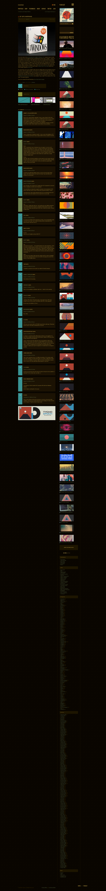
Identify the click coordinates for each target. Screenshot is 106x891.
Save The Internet (63, 591)
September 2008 (63, 845)
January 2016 (62, 754)
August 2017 (62, 735)
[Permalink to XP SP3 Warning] (25, 16)
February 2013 (62, 790)
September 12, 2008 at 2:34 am (30, 397)
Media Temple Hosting (67, 553)
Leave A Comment (27, 109)
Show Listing (62, 686)
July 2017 (62, 736)
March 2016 (62, 753)
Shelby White (62, 562)
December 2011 (63, 805)
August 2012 (62, 796)
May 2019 (62, 718)
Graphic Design (63, 635)
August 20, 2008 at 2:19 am (29, 381)
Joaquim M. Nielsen (63, 582)
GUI (61, 637)
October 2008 (62, 844)
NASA (61, 663)
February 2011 (62, 815)
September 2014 (63, 770)
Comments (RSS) (52, 887)
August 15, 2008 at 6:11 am (29, 287)
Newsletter (62, 664)
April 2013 (62, 788)
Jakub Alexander (63, 560)
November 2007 (63, 856)
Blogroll (61, 607)
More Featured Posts (69, 547)
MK (24, 319)
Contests (62, 615)
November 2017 (63, 732)
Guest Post (62, 636)
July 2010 (62, 822)
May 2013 (62, 787)
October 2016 (62, 745)
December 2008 (63, 842)
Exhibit (61, 626)
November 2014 (63, 768)
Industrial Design (63, 641)
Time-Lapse (62, 693)
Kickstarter (62, 652)
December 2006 (63, 865)
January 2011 (62, 816)
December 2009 (63, 830)
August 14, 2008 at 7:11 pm (29, 183)
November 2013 (63, 781)
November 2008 (63, 843)
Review (61, 683)
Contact (44, 8)
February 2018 (62, 729)
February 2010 (62, 828)
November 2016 (63, 744)
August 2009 (62, 834)
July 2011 (62, 810)
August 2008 (62, 846)
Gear (61, 633)
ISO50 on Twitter (63, 578)
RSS (53, 4)
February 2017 (62, 741)
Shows (61, 687)
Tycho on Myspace (63, 592)
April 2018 (62, 727)
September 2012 (63, 795)
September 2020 (63, 714)
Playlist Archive (67, 24)
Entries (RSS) (44, 887)
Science (61, 684)
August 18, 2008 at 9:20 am (29, 322)
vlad (25, 367)
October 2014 (62, 769)
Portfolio (20, 8)
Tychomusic (62, 593)
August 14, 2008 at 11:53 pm (29, 276)
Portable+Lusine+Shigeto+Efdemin (24, 11)
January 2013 (62, 791)
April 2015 (62, 763)
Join (54, 8)
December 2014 (63, 767)
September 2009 (63, 833)
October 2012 (62, 794)
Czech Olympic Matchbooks (50, 11)
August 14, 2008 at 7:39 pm (29, 202)
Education (62, 624)
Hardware (62, 639)
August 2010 (62, 821)
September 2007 (63, 858)
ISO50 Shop (62, 580)
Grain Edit (62, 575)
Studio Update (62, 691)
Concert (61, 614)
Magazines (62, 656)
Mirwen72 (26, 285)
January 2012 (62, 804)
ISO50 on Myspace (63, 577)
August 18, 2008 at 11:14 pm (29, 369)
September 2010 (63, 820)
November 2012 (63, 793)
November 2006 (63, 866)
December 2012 (63, 792)
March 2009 (62, 839)
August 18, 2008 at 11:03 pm (29, 355)
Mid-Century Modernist (64, 588)
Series (61, 685)
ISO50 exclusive (63, 651)
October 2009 (62, 832)
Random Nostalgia (63, 680)
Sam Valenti (62, 563)
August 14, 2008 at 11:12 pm (29, 266)
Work (61, 708)
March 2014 (62, 777)
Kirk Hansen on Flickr (64, 584)
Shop (26, 8)
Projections (62, 678)
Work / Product (83, 885)
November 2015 (63, 756)
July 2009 (62, 835)
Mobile (61, 660)
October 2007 (62, 857)
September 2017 (63, 734)
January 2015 (62, 766)
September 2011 (63, 808)
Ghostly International (64, 574)
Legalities (62, 654)
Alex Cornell (62, 561)
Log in (61, 873)
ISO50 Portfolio (63, 579)
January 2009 (62, 841)
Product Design (63, 676)
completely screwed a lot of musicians (25, 75)
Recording (62, 682)
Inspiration (62, 642)
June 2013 (62, 786)
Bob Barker (27, 309)
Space (61, 689)
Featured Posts (67, 37)
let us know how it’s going (39, 79)
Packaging (62, 665)
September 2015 (63, 758)
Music (61, 662)
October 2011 (62, 807)
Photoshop (62, 668)
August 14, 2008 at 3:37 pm (29, 170)
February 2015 (62, 765)
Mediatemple (62, 587)
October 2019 (62, 715)
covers (61, 616)
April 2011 (62, 813)
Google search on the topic (43, 66)
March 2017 (62, 740)
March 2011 (62, 814)
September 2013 (63, 783)
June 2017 (62, 737)
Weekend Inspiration (63, 707)
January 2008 (62, 854)
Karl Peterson (27, 181)
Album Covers (62, 601)
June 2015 (62, 761)
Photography (62, 667)
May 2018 (62, 726)
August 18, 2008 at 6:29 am (29, 311)
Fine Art (61, 629)
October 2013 (62, 782)
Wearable (62, 704)
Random (61, 679)
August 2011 (62, 809)
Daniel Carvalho (28, 274)
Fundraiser (62, 630)
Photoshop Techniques (64, 669)
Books (61, 608)
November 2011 (63, 806)
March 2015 (62, 764)
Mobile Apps (62, 661)
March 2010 (62, 827)
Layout (61, 653)
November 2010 (63, 818)
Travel (61, 694)
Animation (62, 602)
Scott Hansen (62, 559)
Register (61, 872)
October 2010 (62, 819)
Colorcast (62, 613)
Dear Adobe (62, 618)
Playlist (67, 4)
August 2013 (62, 784)
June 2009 (62, 836)
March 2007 (62, 862)
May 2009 (62, 837)
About (38, 8)
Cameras (62, 610)
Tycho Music (32, 8)
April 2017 (62, 739)
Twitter (49, 8)
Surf (61, 692)
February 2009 (62, 840)
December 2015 (63, 755)
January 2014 (62, 779)
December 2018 (63, 720)
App (61, 603)
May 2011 (62, 812)
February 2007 (62, 863)
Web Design (62, 705)
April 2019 (62, 719)
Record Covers (63, 681)
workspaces (62, 709)
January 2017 (62, 742)
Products (62, 677)
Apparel (61, 604)
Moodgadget (62, 590)
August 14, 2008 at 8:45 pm (29, 217)
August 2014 (62, 771)
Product (61, 675)
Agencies (62, 600)
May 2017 (62, 738)
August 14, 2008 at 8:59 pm (29, 230)
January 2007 (62, 864)
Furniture (62, 631)
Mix (61, 659)
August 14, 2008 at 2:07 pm (29, 132)
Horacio (26, 295)
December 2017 (63, 731)
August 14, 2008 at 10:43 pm (29, 242)
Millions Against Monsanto (64, 589)
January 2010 (62, 829)
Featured (62, 627)
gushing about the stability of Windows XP (35, 57)
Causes (61, 611)
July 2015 (62, 760)
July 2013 (62, 785)
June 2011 (62, 811)
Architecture (62, 605)
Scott (28, 19)
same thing (30, 67)
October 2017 (62, 733)
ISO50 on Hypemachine (64, 576)
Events (61, 625)
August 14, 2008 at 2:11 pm (29, 143)
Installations (62, 644)
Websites (62, 706)
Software (33, 82)
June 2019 (62, 717)
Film (61, 628)
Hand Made (62, 638)
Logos (61, 655)
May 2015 (62, 762)
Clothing (61, 612)
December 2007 (63, 855)
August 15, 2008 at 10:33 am (29, 297)
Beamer (61, 564)
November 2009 (63, 831)
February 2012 (62, 803)
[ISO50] (22, 5)
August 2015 (62, 759)
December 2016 (63, 743)
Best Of (61, 606)
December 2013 (63, 780)
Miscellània (62, 658)
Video (61, 702)
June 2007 (62, 859)
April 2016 (62, 752)
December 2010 (63, 817)
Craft (61, 617)
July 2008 (62, 847)
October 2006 (62, 867)
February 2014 (62, 778)
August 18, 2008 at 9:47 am (29, 333)
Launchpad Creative (63, 585)
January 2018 (62, 730)
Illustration (62, 640)
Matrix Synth (62, 586)
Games (61, 632)
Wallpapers (62, 703)
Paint (61, 666)
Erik (25, 215)
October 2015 (62, 757)
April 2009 (62, 838)
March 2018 (62, 728)
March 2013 (62, 789)
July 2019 (62, 716)
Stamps (61, 690)
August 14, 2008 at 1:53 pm (29, 115)
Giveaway (62, 634)
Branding (61, 609)
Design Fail (62, 619)
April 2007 (62, 861)
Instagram (62, 643)
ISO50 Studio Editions (64, 581)
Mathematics (62, 657)
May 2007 (62, 860)
